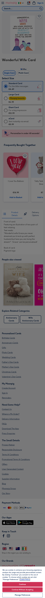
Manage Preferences (22, 595)
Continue (22, 584)
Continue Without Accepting (22, 590)
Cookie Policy (25, 579)
